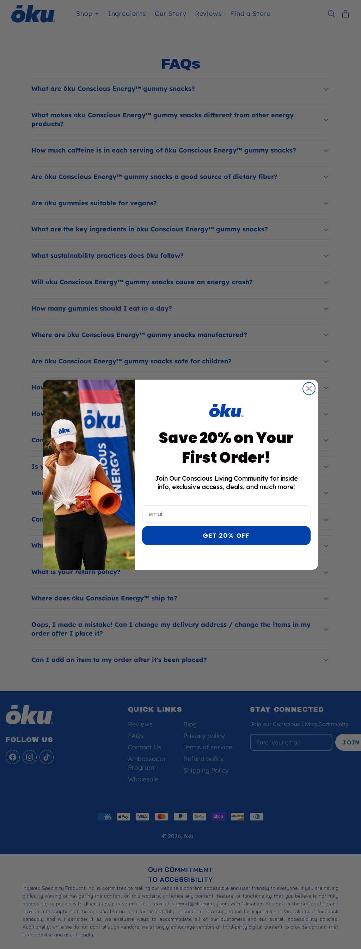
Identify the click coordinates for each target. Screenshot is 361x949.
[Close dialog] (309, 388)
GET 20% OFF (226, 535)
